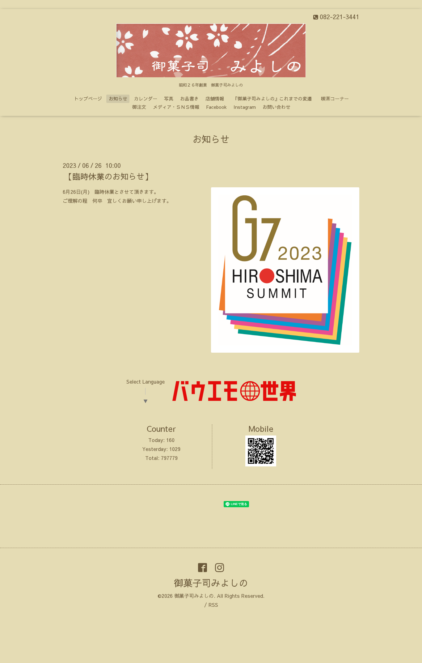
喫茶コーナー (335, 98)
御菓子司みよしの (211, 582)
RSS (213, 604)
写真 (168, 98)
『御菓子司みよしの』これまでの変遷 (274, 98)
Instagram (245, 107)
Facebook (216, 107)
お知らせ (118, 98)
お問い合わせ (276, 107)
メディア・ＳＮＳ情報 (176, 107)
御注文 (139, 107)
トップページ (88, 98)
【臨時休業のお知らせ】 (108, 176)
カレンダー (145, 98)
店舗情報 (214, 98)
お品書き (189, 98)
